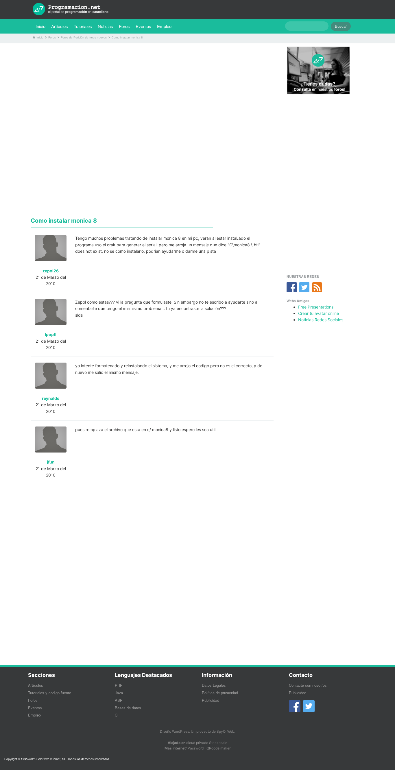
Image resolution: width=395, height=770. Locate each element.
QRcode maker (218, 748)
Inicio (40, 26)
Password (196, 748)
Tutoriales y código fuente (49, 692)
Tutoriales (84, 26)
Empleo (164, 26)
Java (119, 692)
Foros (124, 26)
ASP (119, 700)
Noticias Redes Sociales (320, 319)
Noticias (105, 26)
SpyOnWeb (225, 731)
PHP (119, 685)
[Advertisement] (152, 88)
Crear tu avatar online (318, 313)
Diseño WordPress (174, 731)
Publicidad (210, 700)
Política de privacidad (220, 692)
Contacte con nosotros (308, 685)
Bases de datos (128, 707)
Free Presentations (315, 306)
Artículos (59, 26)
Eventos (143, 26)
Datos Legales (214, 685)
